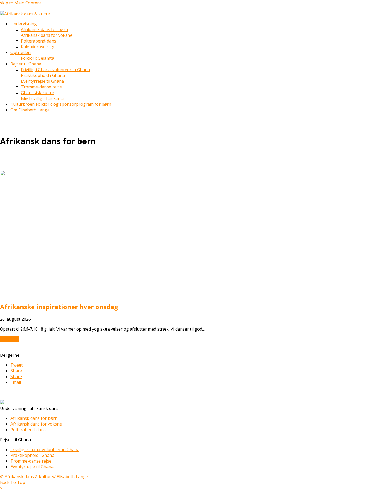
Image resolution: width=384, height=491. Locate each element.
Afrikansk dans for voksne (36, 424)
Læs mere (9, 339)
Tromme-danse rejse (30, 461)
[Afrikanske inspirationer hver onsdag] (94, 294)
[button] (16, 365)
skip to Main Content (20, 3)
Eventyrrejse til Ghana (32, 467)
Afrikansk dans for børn (33, 418)
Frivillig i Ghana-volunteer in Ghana (44, 449)
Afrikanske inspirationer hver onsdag (59, 306)
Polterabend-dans (28, 430)
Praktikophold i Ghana (32, 455)
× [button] (1, 488)
